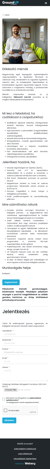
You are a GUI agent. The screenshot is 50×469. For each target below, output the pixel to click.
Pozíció (5, 349)
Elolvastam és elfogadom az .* (23, 399)
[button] (46, 3)
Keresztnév (7, 340)
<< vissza (5, 15)
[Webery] (30, 463)
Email (4, 358)
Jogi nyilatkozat (25, 453)
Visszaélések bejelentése (25, 458)
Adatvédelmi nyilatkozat (25, 448)
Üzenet (5, 367)
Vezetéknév (7, 331)
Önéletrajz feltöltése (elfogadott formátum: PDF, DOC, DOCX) (24, 385)
